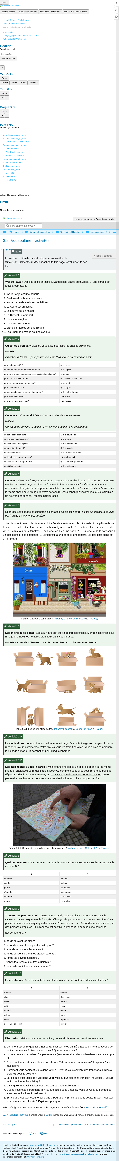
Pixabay (93, 618)
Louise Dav (79, 618)
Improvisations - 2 (99, 232)
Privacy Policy (50, 1154)
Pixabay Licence (63, 618)
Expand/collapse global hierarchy (6, 232)
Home (16, 232)
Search (7, 226)
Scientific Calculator (15, 155)
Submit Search (8, 58)
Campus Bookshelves (39, 232)
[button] (10, 176)
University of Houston (70, 232)
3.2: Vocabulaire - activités (15, 1115)
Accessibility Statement (86, 1154)
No (45, 1133)
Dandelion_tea (83, 729)
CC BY (49, 1115)
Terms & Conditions (66, 1154)
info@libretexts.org (35, 1157)
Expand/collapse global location (114, 231)
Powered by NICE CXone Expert (44, 1145)
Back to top (8, 1124)
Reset (4, 78)
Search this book (7, 49)
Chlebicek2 (91, 848)
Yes (34, 1133)
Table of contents (104, 256)
